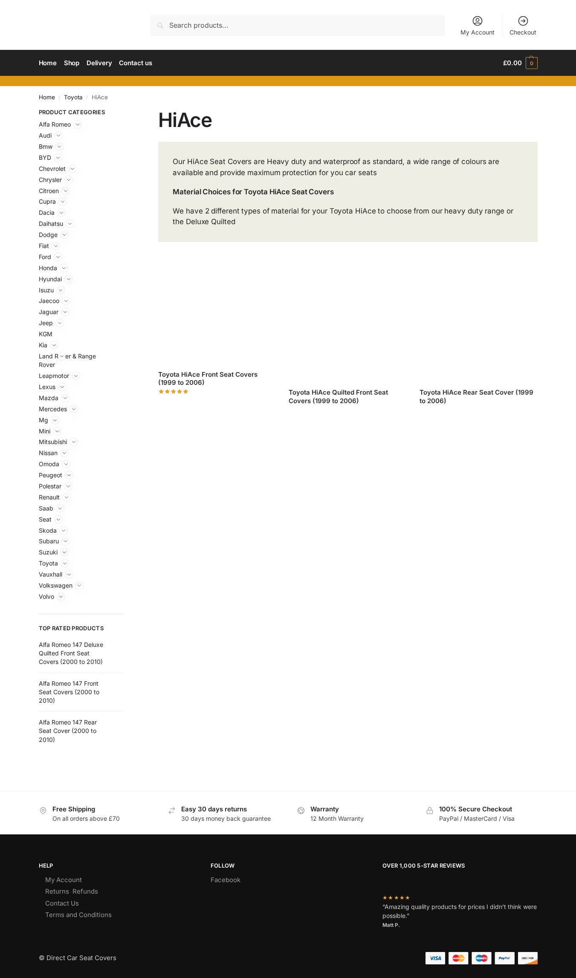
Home (47, 97)
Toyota (73, 97)
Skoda (48, 530)
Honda (48, 267)
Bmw (45, 146)
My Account (477, 32)
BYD (45, 157)
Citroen (49, 190)
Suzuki (48, 552)
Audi (45, 135)
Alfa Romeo (55, 124)
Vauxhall (50, 574)
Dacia (47, 212)
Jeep (46, 322)
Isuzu (46, 290)
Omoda (49, 463)
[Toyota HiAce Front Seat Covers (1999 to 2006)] (217, 314)
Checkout (522, 32)
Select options (217, 403)
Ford (45, 256)
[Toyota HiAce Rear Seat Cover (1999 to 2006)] (478, 322)
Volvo (46, 596)
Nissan (48, 452)
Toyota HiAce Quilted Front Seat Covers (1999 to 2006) (338, 396)
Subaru (49, 541)
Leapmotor (54, 375)
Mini (44, 431)
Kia (43, 345)
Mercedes (53, 409)
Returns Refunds (71, 891)
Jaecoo (49, 300)
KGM (45, 334)
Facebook (225, 880)
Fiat (44, 245)
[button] (520, 63)
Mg (43, 420)
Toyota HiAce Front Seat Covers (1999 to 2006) (208, 378)
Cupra (47, 201)
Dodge (48, 234)
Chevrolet (52, 168)
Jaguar (48, 311)
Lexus (47, 386)
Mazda (48, 397)
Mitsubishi (53, 441)
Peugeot (50, 475)
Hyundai (50, 279)
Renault (49, 497)
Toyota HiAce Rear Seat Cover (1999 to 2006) (476, 396)
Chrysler (50, 179)
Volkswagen (55, 585)
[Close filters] (125, 113)
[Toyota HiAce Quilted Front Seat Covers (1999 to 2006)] (347, 322)
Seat (45, 519)
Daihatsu (51, 223)
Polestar (50, 486)
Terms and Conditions (78, 915)
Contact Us (62, 903)
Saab (46, 508)
